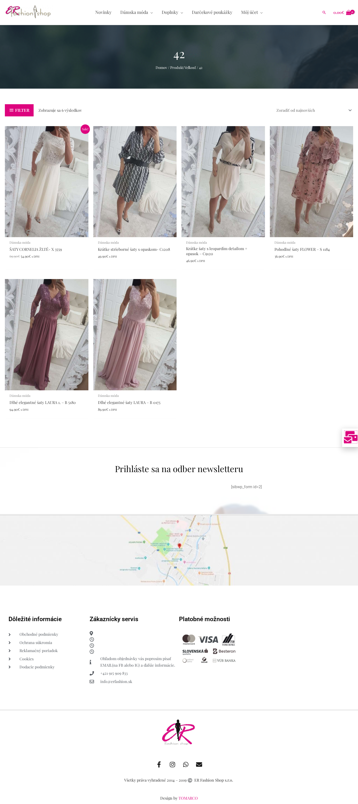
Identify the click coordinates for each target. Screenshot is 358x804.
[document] (179, 402)
